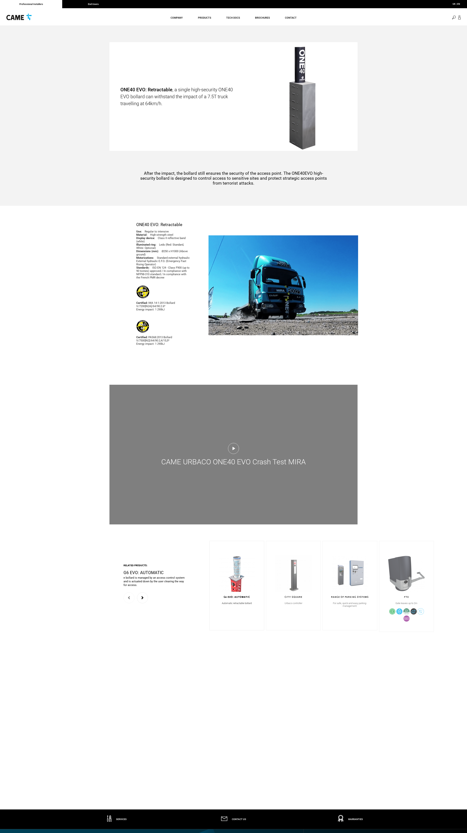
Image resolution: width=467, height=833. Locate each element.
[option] (155, 575)
